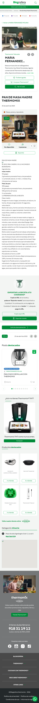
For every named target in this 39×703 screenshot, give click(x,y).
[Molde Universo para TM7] (10, 493)
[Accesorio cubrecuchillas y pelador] (10, 461)
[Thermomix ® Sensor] (29, 493)
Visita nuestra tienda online (18, 7)
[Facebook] (10, 646)
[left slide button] (4, 389)
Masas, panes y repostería (12, 368)
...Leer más (30, 73)
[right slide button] (35, 389)
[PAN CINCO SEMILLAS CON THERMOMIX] (19, 359)
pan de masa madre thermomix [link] (28, 10)
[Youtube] (16, 646)
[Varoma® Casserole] (29, 461)
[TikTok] (29, 646)
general (16, 10)
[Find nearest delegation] (3, 2)
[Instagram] (23, 646)
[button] (35, 2)
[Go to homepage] (19, 3)
